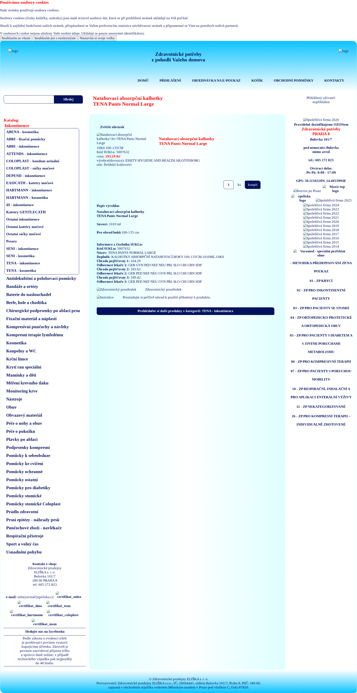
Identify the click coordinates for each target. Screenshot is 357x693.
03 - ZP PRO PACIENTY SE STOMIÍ (321, 308)
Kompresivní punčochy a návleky (37, 326)
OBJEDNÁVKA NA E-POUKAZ (216, 80)
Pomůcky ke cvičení (24, 463)
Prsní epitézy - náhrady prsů (32, 519)
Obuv (11, 407)
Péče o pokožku (20, 431)
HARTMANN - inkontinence (29, 190)
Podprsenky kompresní (28, 447)
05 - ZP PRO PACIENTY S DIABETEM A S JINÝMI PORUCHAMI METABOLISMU (321, 343)
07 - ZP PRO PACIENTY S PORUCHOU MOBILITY (321, 375)
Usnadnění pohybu (24, 552)
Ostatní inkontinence (22, 219)
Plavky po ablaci (22, 439)
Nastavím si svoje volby (97, 38)
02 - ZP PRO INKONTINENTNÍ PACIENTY (321, 294)
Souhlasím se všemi (16, 38)
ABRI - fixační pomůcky (25, 139)
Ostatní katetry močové (25, 227)
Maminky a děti (21, 375)
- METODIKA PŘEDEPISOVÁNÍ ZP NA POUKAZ (321, 267)
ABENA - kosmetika (22, 132)
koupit (252, 184)
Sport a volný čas (22, 544)
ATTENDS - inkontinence (26, 154)
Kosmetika (16, 342)
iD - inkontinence (20, 205)
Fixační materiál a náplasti (31, 318)
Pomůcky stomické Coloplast (33, 503)
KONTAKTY (334, 80)
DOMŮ (143, 80)
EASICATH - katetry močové (29, 183)
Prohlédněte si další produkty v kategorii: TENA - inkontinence (185, 311)
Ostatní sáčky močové (23, 234)
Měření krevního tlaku (27, 382)
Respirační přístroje (24, 535)
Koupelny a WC (21, 350)
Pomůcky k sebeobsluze (28, 455)
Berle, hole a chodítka (26, 302)
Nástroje (14, 399)
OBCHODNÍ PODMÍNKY (293, 80)
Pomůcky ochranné (24, 471)
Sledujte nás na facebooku (44, 631)
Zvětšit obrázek (112, 127)
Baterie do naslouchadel (28, 294)
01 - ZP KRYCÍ (321, 281)
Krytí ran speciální (23, 367)
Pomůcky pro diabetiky (28, 487)
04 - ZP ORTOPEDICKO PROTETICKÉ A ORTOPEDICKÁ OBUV (321, 322)
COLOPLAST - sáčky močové (30, 168)
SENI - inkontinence (22, 249)
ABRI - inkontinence (22, 146)
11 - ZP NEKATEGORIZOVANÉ (321, 407)
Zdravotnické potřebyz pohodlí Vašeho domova (178, 56)
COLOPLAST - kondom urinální (32, 161)
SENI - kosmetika (20, 256)
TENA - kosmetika (21, 270)
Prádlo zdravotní (22, 511)
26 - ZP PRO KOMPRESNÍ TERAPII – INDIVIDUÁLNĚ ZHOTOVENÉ (321, 420)
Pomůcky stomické (24, 495)
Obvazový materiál (24, 415)
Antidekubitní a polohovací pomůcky (41, 278)
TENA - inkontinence (23, 263)
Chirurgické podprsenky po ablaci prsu (43, 310)
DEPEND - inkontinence (25, 176)
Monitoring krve (21, 391)
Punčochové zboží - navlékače (34, 527)
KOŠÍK (257, 80)
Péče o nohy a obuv (24, 423)
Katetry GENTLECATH (26, 212)
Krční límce (17, 359)
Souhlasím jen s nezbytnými (55, 38)
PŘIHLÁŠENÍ (170, 80)
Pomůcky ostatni (22, 479)
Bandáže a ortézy (22, 286)
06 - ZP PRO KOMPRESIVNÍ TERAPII (321, 362)
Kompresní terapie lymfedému (34, 334)
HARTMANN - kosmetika (27, 198)
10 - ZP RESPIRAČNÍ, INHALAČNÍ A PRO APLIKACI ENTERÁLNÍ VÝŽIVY (321, 393)
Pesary (11, 241)
